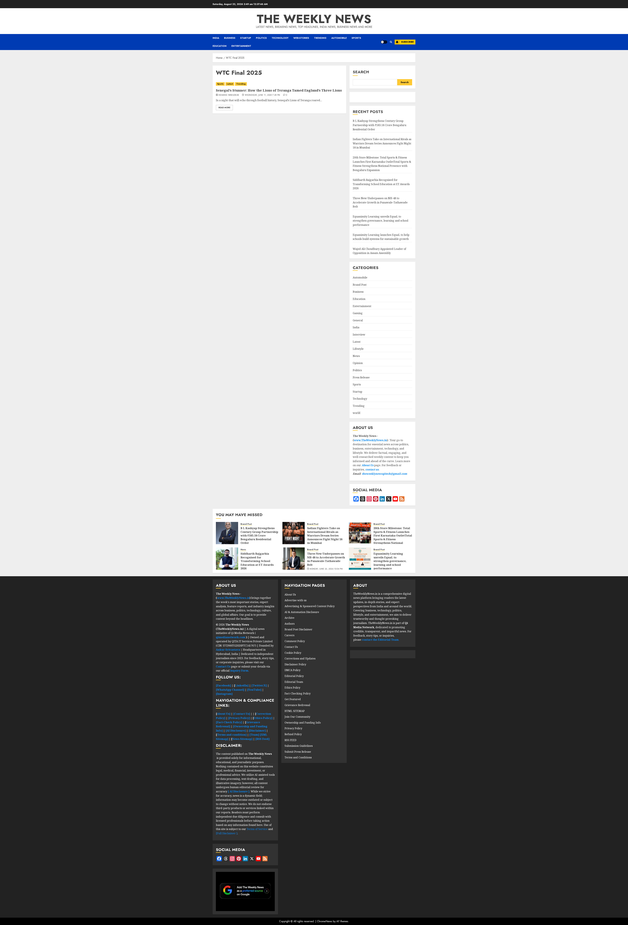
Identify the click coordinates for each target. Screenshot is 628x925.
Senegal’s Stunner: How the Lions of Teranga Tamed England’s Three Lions (279, 90)
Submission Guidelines (299, 746)
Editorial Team (294, 682)
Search (361, 72)
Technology (280, 38)
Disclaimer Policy (295, 664)
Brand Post (359, 284)
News (356, 356)
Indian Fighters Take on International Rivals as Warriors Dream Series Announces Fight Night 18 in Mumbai (382, 143)
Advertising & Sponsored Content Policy (310, 606)
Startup (245, 38)
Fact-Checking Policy (298, 693)
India (216, 38)
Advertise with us (295, 600)
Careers (289, 635)
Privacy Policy (293, 728)
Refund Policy (293, 734)
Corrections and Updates (300, 658)
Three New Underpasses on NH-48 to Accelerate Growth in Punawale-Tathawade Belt (380, 202)
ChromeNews (324, 921)
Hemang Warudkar (228, 95)
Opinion (358, 363)
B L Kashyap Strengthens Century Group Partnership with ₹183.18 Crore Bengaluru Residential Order (379, 125)
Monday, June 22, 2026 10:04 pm (326, 569)
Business (229, 38)
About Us (368, 465)
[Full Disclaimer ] (226, 833)
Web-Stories (301, 38)
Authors (290, 623)
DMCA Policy (292, 670)
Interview (359, 334)
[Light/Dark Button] (384, 42)
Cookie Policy (293, 653)
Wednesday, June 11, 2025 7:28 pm (262, 95)
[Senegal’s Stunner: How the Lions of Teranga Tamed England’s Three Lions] (279, 83)
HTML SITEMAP (295, 711)
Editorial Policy (294, 676)
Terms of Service (257, 829)
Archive (289, 618)
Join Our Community (297, 716)
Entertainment (241, 46)
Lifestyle (358, 349)
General (358, 320)
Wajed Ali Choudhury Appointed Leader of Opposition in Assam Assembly (379, 251)
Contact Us (291, 647)
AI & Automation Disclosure (302, 612)
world (356, 413)
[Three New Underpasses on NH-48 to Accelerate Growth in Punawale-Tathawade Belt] (293, 558)
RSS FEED (290, 740)
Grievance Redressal (297, 705)
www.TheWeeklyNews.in (370, 440)
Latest (230, 83)
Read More (224, 107)
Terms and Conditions (298, 757)
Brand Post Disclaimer (298, 629)
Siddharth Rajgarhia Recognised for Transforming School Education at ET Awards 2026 (381, 184)
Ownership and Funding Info (303, 722)
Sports (356, 38)
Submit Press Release (298, 751)
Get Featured (293, 699)
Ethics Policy (292, 687)
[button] (391, 42)
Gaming (358, 313)
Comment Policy (295, 641)
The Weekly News (314, 18)
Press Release (361, 377)
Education (220, 46)
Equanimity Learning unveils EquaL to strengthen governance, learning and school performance (380, 221)
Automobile (339, 38)
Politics (261, 38)
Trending (320, 38)
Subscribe (407, 41)
